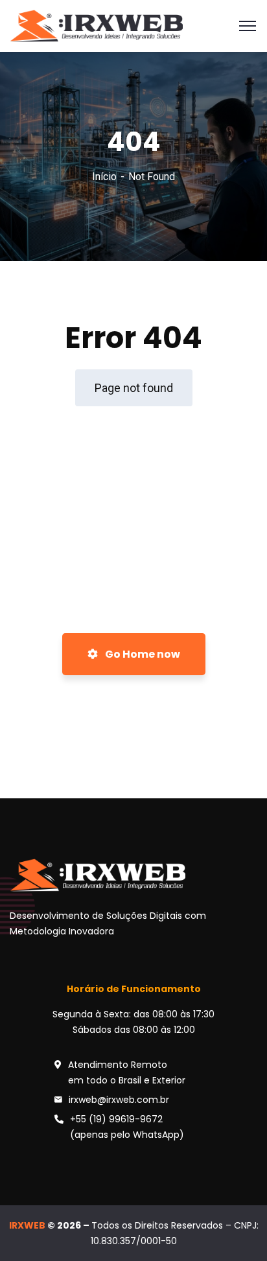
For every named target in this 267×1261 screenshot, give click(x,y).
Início (104, 176)
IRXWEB (27, 1225)
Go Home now (141, 654)
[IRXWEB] (96, 25)
